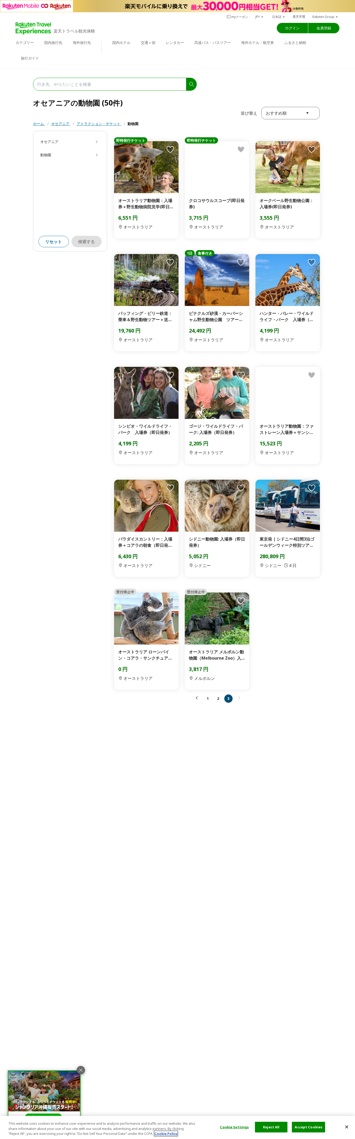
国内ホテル (121, 42)
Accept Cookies (308, 1126)
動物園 (133, 123)
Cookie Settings (234, 1126)
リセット (53, 241)
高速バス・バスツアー (212, 42)
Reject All (271, 1126)
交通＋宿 (148, 42)
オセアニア (60, 123)
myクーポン (239, 17)
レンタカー (175, 42)
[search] (191, 84)
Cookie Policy (166, 1133)
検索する (86, 241)
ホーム (39, 123)
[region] (177, 1127)
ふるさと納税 (295, 42)
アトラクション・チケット (99, 123)
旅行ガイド (30, 58)
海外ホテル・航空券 (257, 42)
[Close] (346, 1127)
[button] (259, 17)
